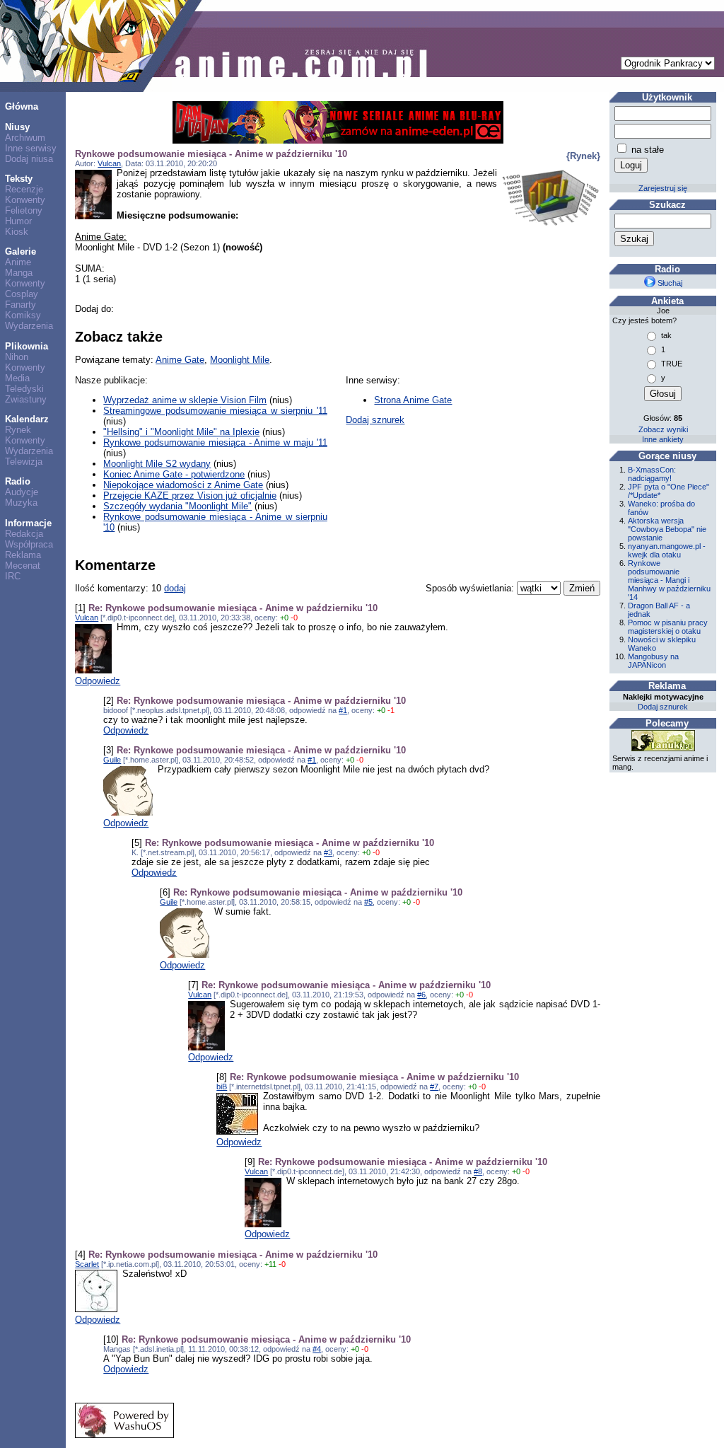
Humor (18, 221)
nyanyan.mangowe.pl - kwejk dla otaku (667, 550)
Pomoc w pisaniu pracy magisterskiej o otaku (668, 626)
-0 (294, 617)
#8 (478, 1171)
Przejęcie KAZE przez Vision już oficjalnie (189, 495)
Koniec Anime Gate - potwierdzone (174, 474)
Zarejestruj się (662, 188)
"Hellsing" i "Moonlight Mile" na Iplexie (181, 432)
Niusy (17, 127)
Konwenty (25, 200)
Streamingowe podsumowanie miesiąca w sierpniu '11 (215, 410)
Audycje (21, 492)
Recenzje (24, 189)
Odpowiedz (97, 681)
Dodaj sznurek (375, 420)
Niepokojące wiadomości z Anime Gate (183, 485)
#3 (328, 852)
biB (221, 1086)
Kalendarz (27, 419)
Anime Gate (180, 359)
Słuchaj (668, 283)
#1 (343, 710)
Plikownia (26, 346)
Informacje (28, 523)
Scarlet (87, 1264)
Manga (19, 272)
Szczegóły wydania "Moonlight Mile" (177, 506)
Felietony (23, 210)
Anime (18, 262)
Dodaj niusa (29, 159)
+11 (270, 1264)
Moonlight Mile (239, 359)
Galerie (20, 251)
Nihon (16, 357)
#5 (368, 902)
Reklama (23, 555)
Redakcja (24, 533)
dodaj (175, 588)
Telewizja (23, 461)
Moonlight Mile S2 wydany (157, 463)
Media (17, 378)
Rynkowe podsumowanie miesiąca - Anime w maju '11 (215, 442)
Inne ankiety (663, 439)
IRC (13, 576)
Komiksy (23, 315)
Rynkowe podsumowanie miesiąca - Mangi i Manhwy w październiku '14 (669, 580)
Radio (17, 481)
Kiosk (16, 231)
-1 (391, 710)
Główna (21, 106)
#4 (317, 1349)
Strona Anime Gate (413, 400)
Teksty (19, 178)
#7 (434, 1086)
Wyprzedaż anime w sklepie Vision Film (185, 400)
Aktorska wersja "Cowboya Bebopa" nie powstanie (667, 529)
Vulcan (109, 163)
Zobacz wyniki (663, 429)
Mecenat (22, 565)
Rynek (18, 429)
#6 (421, 994)
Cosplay (21, 294)
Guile (112, 759)
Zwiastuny (26, 399)
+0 (284, 617)
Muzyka (21, 502)
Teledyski (24, 388)
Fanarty (20, 304)
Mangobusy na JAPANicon (653, 660)
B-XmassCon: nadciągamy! (652, 473)
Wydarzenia (29, 325)
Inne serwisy (31, 148)
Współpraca (29, 544)
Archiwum (25, 137)
